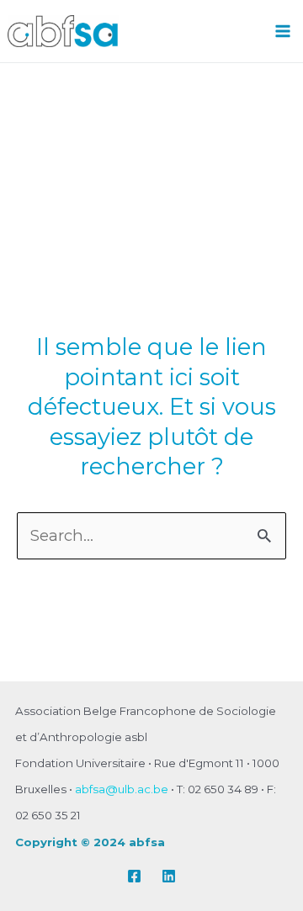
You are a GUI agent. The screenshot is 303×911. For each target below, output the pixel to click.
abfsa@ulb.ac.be (121, 789)
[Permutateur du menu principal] (283, 30)
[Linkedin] (169, 876)
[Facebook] (134, 876)
